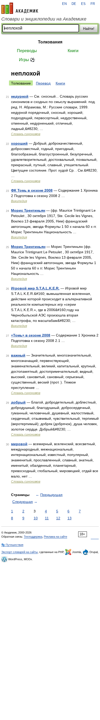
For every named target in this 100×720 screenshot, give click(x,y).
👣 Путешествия (12, 544)
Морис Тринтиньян (28, 247)
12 (58, 518)
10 (36, 518)
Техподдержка (33, 536)
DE (74, 4)
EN (64, 4)
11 (47, 518)
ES (83, 4)
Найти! (88, 28)
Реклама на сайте (55, 536)
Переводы (27, 51)
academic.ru (19, 8)
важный (18, 355)
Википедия (19, 201)
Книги (73, 51)
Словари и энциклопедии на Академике (43, 19)
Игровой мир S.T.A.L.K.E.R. (35, 288)
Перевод (43, 83)
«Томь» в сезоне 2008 (30, 335)
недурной (19, 96)
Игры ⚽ (27, 60)
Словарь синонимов (25, 134)
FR (93, 4)
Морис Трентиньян (28, 210)
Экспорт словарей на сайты (19, 552)
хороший (19, 143)
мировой (19, 444)
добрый (18, 402)
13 (69, 518)
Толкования (50, 42)
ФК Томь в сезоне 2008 (32, 190)
